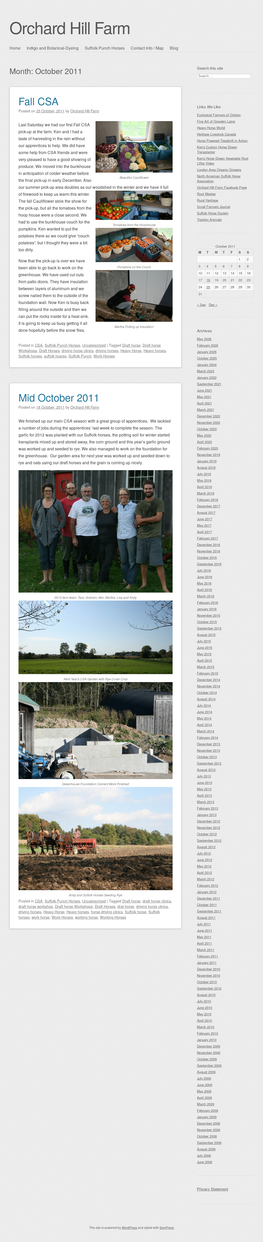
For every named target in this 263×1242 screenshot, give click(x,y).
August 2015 (206, 634)
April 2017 (204, 531)
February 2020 (207, 448)
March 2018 (205, 493)
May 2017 (204, 525)
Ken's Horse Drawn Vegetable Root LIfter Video (222, 161)
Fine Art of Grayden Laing (216, 121)
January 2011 (207, 962)
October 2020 (207, 428)
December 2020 (208, 416)
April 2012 (204, 872)
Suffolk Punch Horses (105, 48)
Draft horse (131, 345)
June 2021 (204, 390)
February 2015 (207, 673)
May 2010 (204, 1014)
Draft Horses (49, 350)
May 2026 (204, 338)
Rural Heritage (207, 200)
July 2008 (204, 1155)
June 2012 (204, 859)
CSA (39, 345)
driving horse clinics (77, 350)
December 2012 (208, 821)
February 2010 (207, 1033)
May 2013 (204, 789)
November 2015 (208, 615)
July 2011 (204, 924)
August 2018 (206, 467)
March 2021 (205, 409)
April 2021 (204, 403)
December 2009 (208, 1046)
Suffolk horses (30, 356)
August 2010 (206, 994)
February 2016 (207, 602)
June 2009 (204, 1084)
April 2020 (204, 441)
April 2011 (204, 943)
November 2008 (208, 1129)
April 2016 (204, 589)
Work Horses (104, 356)
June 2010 (204, 1007)
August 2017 (206, 512)
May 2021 (204, 396)
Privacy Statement (212, 1189)
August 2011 (206, 917)
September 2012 (209, 840)
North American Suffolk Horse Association (218, 178)
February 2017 (207, 538)
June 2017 (204, 518)
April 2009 (204, 1097)
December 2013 (208, 743)
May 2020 (204, 435)
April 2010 (204, 1020)
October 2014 (207, 692)
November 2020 (208, 422)
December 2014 (208, 679)
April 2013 (204, 795)
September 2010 (209, 988)
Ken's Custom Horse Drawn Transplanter (217, 149)
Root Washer (206, 193)
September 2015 (209, 628)
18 (208, 280)
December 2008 (208, 1123)
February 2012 (207, 885)
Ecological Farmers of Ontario (219, 114)
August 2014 (206, 698)
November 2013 (208, 750)
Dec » (213, 304)
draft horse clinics (157, 901)
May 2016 (204, 583)
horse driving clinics (107, 911)
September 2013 (209, 763)
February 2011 (207, 956)
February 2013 (207, 808)
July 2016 (204, 570)
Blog (174, 48)
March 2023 (205, 371)
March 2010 (205, 1026)
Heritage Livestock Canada (216, 134)
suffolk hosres (55, 356)
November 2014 (208, 686)
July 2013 (204, 776)
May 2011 (204, 936)
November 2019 (208, 454)
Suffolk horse (135, 911)
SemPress (166, 1227)
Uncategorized (94, 345)
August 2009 (206, 1071)
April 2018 (204, 486)
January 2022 (207, 377)
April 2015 (204, 660)
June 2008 (204, 1161)
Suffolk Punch (80, 356)
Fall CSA (38, 100)
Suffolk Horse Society (212, 213)
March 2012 (205, 879)
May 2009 (204, 1091)
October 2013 (207, 756)
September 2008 (209, 1142)
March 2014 (205, 731)
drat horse (125, 906)
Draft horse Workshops (74, 906)
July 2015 (204, 641)
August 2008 (206, 1149)
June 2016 (204, 576)
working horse (86, 917)
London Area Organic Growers (219, 169)
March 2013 (205, 801)
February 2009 (207, 1110)
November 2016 (208, 551)
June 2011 (204, 930)
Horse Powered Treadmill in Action (222, 140)
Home (15, 48)
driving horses (107, 350)
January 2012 (207, 891)
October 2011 (207, 904)
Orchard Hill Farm (70, 27)
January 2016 (207, 608)
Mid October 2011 (58, 397)
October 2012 (207, 834)
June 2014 (204, 711)
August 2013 (206, 769)
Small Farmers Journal (213, 206)
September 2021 (209, 383)
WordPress (129, 1227)
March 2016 (205, 596)
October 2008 (207, 1136)
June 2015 (204, 647)
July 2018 (204, 473)
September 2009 (209, 1065)
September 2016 (209, 563)
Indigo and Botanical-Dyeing (53, 48)
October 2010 (207, 981)
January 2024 (207, 364)
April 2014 (204, 724)
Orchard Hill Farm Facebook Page (222, 187)
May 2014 (204, 718)
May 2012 (204, 866)
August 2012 (206, 846)
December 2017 (208, 506)
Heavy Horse (131, 350)
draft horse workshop (35, 906)
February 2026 (207, 345)
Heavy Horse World (211, 127)
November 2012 (208, 827)
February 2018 (207, 499)
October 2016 (207, 557)
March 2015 (205, 666)
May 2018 (204, 480)
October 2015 (207, 621)
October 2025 (207, 358)
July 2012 (204, 853)
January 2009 (207, 1116)
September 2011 (209, 911)
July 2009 (204, 1078)
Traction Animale (209, 219)
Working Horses (113, 917)
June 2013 (204, 782)
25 (208, 286)
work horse (41, 917)
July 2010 (204, 1001)
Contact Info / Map (147, 48)
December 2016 (208, 544)
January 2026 (207, 351)
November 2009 (208, 1052)
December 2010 (208, 969)
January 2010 (207, 1039)
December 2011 (208, 898)
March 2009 (205, 1104)
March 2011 (205, 949)
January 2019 (207, 461)
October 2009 (207, 1059)
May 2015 (204, 653)
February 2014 (207, 737)
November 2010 (208, 975)
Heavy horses (155, 350)
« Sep (201, 304)
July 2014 (204, 705)
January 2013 (207, 814)
